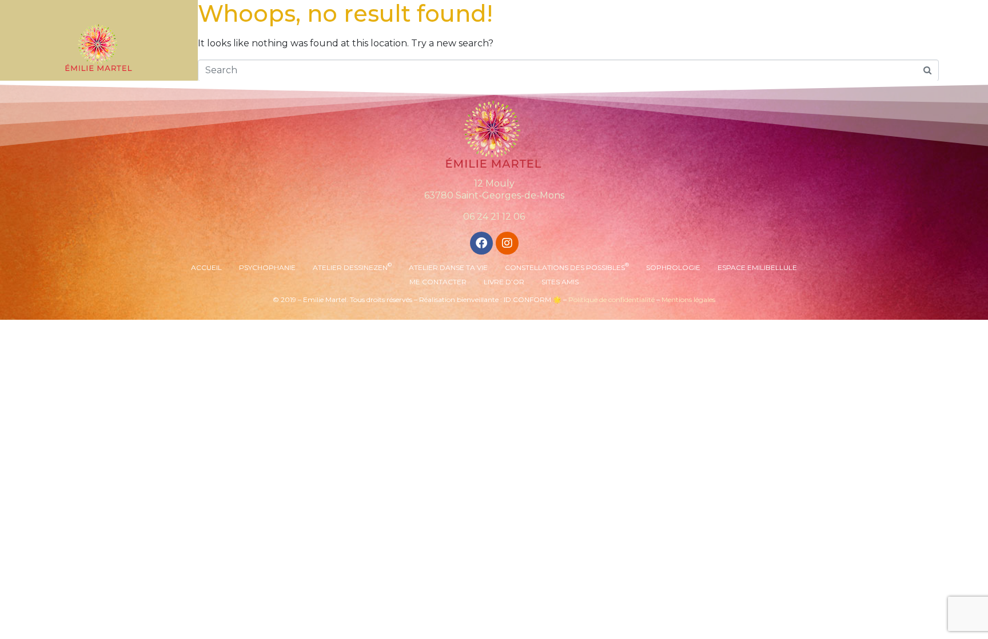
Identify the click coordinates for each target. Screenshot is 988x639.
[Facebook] (481, 243)
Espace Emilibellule (757, 267)
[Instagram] (507, 243)
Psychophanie (267, 267)
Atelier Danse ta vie (448, 267)
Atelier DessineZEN (352, 266)
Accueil (206, 267)
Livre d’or (504, 281)
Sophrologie (673, 267)
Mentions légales (688, 299)
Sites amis (560, 281)
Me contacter (438, 281)
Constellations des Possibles (567, 266)
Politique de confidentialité (611, 299)
